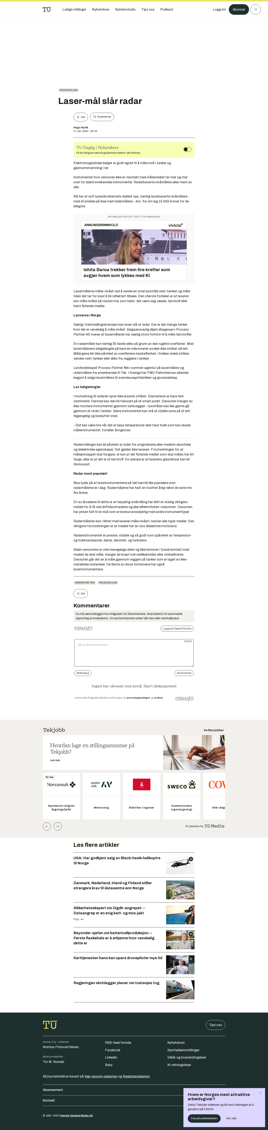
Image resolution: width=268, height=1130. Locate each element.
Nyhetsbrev (176, 1042)
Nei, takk (231, 1118)
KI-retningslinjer (179, 1065)
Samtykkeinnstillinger (183, 1050)
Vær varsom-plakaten (101, 1076)
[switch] (188, 149)
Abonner (239, 9)
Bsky (108, 1065)
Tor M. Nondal (53, 1062)
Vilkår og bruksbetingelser (186, 1057)
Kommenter (104, 116)
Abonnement (53, 1090)
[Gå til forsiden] (47, 9)
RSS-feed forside (118, 1042)
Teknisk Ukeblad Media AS (76, 1115)
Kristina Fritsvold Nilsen (61, 1047)
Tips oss (215, 1025)
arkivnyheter (85, 582)
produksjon (68, 90)
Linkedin (111, 1057)
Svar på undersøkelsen (204, 1118)
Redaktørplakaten (136, 1076)
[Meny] (255, 9)
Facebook (112, 1050)
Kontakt (49, 1100)
